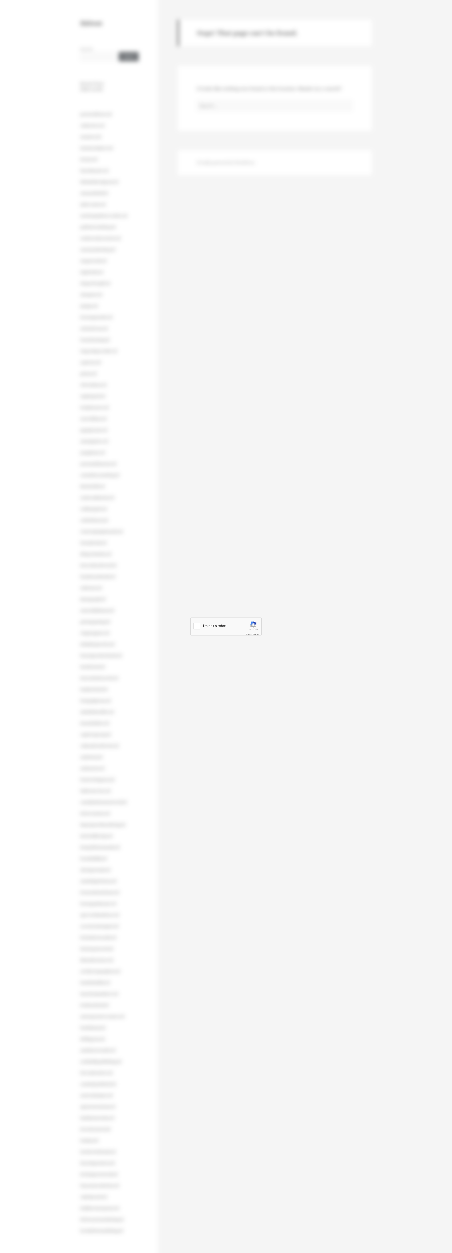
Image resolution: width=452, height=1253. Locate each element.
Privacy (249, 634)
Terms (256, 634)
